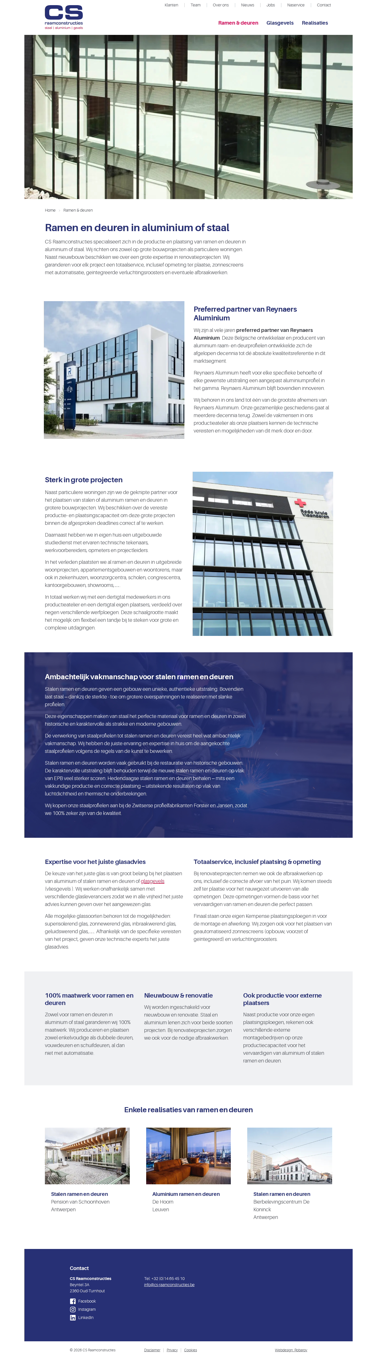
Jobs (270, 5)
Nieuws (247, 5)
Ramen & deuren (238, 23)
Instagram (86, 1309)
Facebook (86, 1301)
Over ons (221, 5)
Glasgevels (280, 23)
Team (196, 5)
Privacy (172, 1350)
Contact (324, 5)
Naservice (296, 5)
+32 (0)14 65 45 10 (168, 1278)
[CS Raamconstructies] (64, 17)
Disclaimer (152, 1350)
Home (50, 210)
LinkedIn (85, 1317)
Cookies (190, 1350)
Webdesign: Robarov (291, 1350)
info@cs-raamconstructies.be (169, 1285)
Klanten (171, 5)
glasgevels (152, 881)
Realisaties (315, 23)
